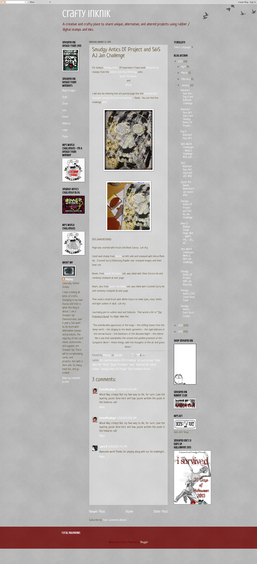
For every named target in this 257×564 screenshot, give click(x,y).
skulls (132, 364)
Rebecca (66, 123)
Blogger (144, 542)
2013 (180, 331)
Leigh (65, 130)
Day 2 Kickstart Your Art (186, 135)
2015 (181, 61)
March (184, 73)
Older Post (161, 512)
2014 (181, 325)
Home (129, 512)
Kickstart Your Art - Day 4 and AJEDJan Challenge (187, 97)
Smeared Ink (152, 67)
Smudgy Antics (111, 67)
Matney (69, 279)
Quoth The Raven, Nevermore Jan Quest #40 (187, 189)
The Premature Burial (139, 369)
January (185, 85)
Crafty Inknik (86, 14)
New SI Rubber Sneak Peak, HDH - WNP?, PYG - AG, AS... (187, 233)
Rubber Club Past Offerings (123, 72)
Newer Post (97, 512)
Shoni (65, 103)
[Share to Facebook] (141, 355)
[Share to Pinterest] (143, 355)
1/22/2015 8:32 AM (127, 389)
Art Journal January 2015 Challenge (118, 360)
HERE (104, 102)
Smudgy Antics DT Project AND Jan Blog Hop (186, 278)
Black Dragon (69, 90)
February (186, 79)
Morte (129, 85)
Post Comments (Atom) (114, 520)
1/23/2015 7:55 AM (117, 446)
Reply (102, 407)
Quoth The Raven (128, 76)
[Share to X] (138, 355)
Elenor (65, 117)
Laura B (103, 446)
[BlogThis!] (135, 355)
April (184, 66)
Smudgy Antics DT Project (114, 369)
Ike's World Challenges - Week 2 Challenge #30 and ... (187, 151)
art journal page (145, 360)
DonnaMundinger (107, 389)
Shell (64, 97)
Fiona (65, 136)
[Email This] (132, 355)
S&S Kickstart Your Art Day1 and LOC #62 (186, 170)
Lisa (64, 110)
